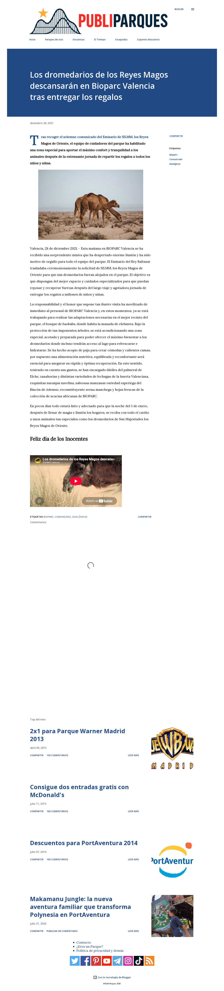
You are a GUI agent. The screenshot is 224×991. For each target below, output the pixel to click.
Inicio (32, 39)
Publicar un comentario (62, 931)
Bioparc (173, 154)
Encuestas (78, 39)
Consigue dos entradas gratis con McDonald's (79, 791)
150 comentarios (57, 755)
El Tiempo (100, 39)
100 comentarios (57, 811)
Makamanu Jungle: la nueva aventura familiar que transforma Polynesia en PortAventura (80, 907)
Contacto (83, 942)
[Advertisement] (105, 668)
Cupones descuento (148, 39)
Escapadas (121, 39)
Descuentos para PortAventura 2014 (84, 843)
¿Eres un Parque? (89, 946)
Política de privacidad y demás (100, 950)
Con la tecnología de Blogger (114, 977)
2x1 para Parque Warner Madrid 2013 (77, 735)
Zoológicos (174, 163)
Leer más (133, 755)
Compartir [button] (176, 136)
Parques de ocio (54, 39)
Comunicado (175, 159)
